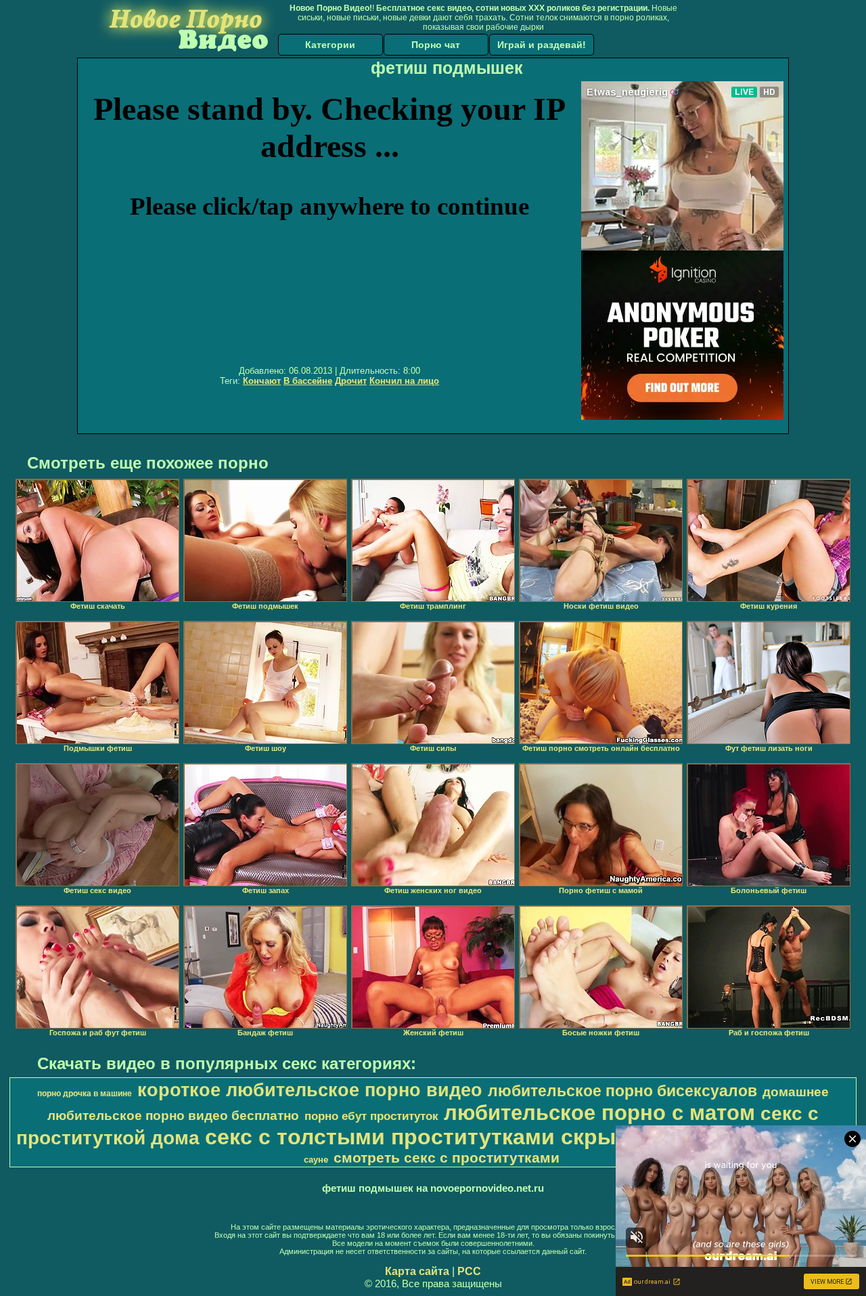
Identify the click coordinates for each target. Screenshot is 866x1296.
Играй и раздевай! (541, 44)
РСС (469, 1271)
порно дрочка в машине (84, 1093)
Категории (330, 44)
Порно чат (435, 44)
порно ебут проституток (371, 1116)
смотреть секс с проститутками (447, 1158)
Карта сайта (417, 1271)
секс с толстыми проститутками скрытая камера (470, 1137)
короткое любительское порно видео (309, 1090)
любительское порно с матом (599, 1112)
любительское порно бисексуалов (622, 1091)
